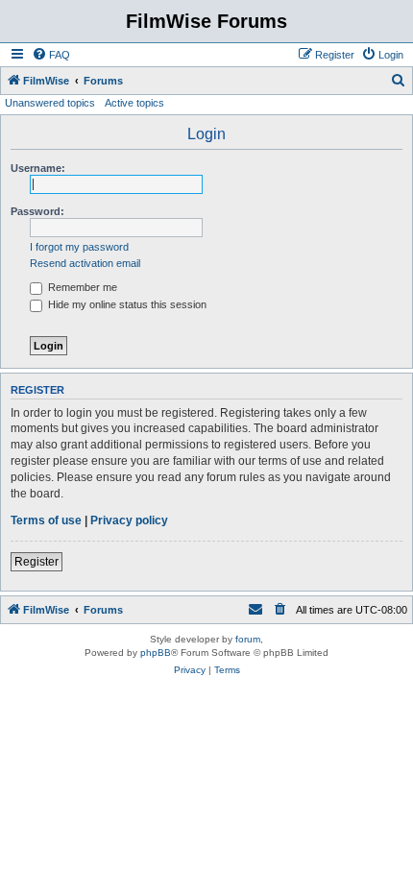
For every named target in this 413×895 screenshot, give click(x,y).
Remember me (81, 287)
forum (247, 639)
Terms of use (46, 520)
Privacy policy (129, 520)
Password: (37, 211)
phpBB (155, 652)
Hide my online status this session (125, 304)
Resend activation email (85, 263)
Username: (38, 168)
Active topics (134, 103)
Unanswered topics (50, 103)
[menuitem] (51, 54)
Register (36, 561)
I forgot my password (79, 247)
